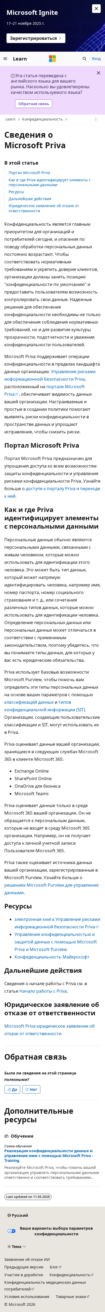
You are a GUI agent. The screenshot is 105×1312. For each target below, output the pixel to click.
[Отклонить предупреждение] (96, 8)
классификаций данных (29, 702)
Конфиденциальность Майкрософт (52, 957)
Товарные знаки (71, 1296)
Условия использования (26, 1296)
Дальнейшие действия (30, 198)
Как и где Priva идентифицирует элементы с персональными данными (50, 182)
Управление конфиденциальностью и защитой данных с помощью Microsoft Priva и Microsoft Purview (56, 941)
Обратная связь (33, 103)
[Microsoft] (52, 58)
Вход (96, 58)
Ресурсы (16, 191)
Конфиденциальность (42, 119)
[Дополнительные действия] (96, 119)
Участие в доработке (23, 1274)
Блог (54, 1266)
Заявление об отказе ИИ (27, 1259)
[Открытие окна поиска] (84, 58)
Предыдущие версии (23, 1266)
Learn (10, 119)
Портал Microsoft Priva (29, 172)
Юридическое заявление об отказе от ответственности (44, 208)
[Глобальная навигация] (5, 58)
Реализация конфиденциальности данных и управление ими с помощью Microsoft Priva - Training (48, 1155)
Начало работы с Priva (43, 991)
